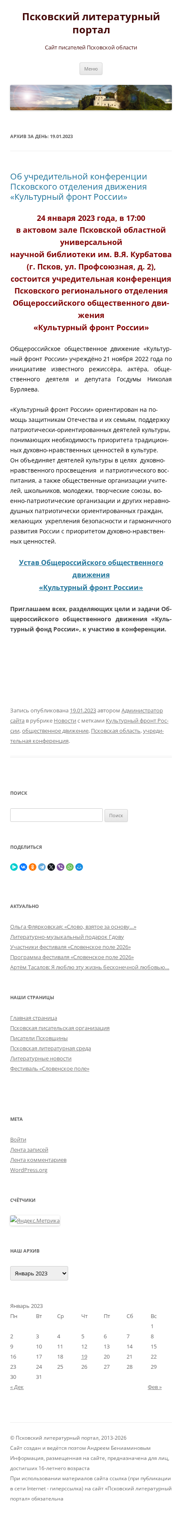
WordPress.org (28, 1170)
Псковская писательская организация (60, 1028)
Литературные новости (41, 1058)
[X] (51, 867)
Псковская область (116, 730)
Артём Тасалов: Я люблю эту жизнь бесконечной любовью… (89, 967)
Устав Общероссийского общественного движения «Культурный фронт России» (91, 575)
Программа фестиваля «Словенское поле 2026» (72, 957)
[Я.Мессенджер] (14, 867)
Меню (91, 68)
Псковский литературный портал (91, 23)
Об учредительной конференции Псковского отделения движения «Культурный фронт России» (78, 186)
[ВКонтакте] (23, 867)
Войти (18, 1139)
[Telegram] (42, 867)
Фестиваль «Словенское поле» (49, 1068)
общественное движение (55, 730)
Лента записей (29, 1149)
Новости (65, 720)
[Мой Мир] (79, 867)
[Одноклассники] (32, 867)
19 (84, 1356)
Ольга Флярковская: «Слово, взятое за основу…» (73, 926)
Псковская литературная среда (50, 1048)
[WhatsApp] (70, 867)
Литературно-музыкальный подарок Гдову (67, 936)
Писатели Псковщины (39, 1038)
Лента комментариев (38, 1159)
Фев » (155, 1387)
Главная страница (33, 1018)
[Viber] (60, 867)
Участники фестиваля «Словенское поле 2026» (70, 947)
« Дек (17, 1387)
